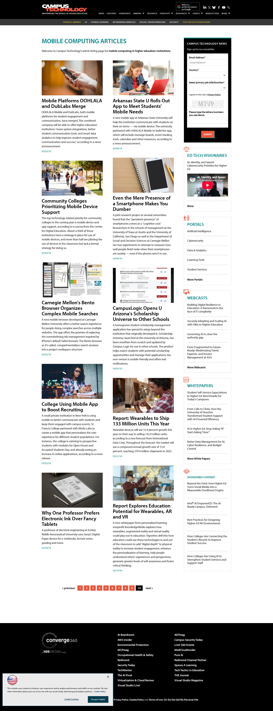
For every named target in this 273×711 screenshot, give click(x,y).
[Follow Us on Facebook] (218, 7)
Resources (181, 13)
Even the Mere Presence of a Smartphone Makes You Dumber (141, 203)
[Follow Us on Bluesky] (213, 7)
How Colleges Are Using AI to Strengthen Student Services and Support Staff (206, 559)
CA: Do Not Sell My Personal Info (181, 699)
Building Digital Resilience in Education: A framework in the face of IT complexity (205, 308)
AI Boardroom (126, 635)
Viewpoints (125, 13)
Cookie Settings (71, 699)
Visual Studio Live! (129, 685)
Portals (195, 224)
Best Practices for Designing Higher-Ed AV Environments (203, 521)
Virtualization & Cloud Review (136, 680)
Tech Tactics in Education (189, 670)
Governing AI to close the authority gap (202, 335)
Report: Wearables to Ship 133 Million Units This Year (141, 421)
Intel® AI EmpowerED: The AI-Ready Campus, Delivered (204, 505)
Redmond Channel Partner (190, 660)
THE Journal (181, 675)
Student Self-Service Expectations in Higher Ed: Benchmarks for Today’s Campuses (207, 396)
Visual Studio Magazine (188, 680)
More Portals (195, 279)
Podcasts (165, 13)
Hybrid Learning (100, 22)
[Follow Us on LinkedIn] (204, 7)
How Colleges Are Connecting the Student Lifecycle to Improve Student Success (207, 540)
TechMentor (125, 670)
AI (86, 22)
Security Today (126, 665)
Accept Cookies (98, 699)
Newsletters (212, 13)
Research (152, 13)
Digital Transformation (152, 22)
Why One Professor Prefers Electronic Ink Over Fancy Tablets (71, 518)
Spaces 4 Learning (185, 665)
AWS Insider (125, 640)
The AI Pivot (125, 675)
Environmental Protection (133, 645)
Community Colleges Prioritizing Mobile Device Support (70, 206)
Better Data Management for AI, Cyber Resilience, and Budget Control (206, 445)
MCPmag (123, 650)
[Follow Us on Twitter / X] (209, 7)
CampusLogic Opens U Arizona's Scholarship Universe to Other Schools (141, 313)
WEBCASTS (197, 297)
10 (139, 588)
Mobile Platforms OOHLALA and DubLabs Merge (72, 103)
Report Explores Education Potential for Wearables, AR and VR (142, 511)
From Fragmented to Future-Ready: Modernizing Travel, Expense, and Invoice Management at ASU (204, 352)
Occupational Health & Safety (135, 655)
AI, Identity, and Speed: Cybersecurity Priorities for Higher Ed (207, 165)
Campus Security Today (188, 640)
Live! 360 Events (184, 645)
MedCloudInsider (184, 650)
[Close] (108, 676)
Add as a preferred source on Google (189, 6)
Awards (137, 13)
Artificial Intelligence (199, 231)
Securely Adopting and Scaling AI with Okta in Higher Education (206, 322)
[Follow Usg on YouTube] (223, 7)
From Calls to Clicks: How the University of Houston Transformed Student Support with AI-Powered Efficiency (205, 414)
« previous (68, 588)
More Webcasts (196, 367)
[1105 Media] (61, 669)
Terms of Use (156, 699)
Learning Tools (195, 260)
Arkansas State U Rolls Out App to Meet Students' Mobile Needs (141, 106)
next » (149, 588)
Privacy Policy (214, 94)
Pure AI (178, 655)
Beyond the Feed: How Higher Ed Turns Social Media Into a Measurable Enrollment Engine (206, 487)
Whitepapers (200, 385)
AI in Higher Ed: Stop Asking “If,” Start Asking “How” (205, 430)
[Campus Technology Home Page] (65, 9)
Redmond (123, 660)
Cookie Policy (136, 699)
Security (174, 22)
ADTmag (179, 635)
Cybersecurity (195, 240)
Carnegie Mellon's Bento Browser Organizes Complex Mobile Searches (70, 308)
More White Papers (198, 458)
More (224, 13)
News (101, 13)
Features (111, 13)
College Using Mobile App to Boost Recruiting (70, 407)
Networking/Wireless (124, 22)
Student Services (197, 269)
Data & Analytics (196, 250)
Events (196, 13)
